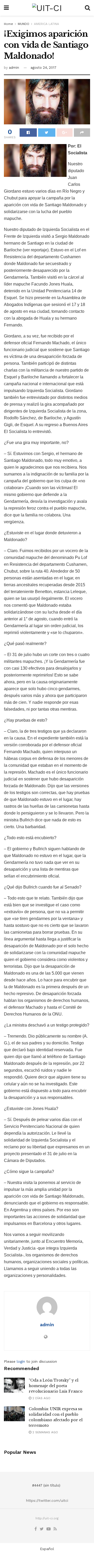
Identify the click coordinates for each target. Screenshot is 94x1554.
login (21, 1361)
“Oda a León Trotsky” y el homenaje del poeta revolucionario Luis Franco (56, 1386)
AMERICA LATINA (46, 24)
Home (8, 24)
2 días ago (40, 1398)
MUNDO (23, 24)
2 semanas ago (44, 1432)
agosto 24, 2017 (43, 68)
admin (14, 68)
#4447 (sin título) (46, 1485)
